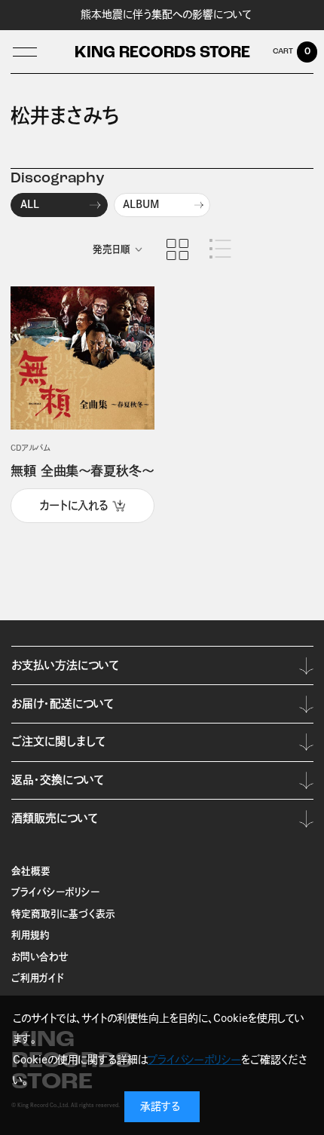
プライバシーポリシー (55, 892)
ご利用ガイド (37, 978)
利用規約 (30, 935)
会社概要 (30, 871)
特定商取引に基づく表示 (63, 914)
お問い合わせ (40, 957)
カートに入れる (74, 505)
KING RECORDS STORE (162, 53)
